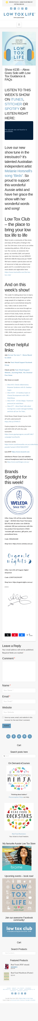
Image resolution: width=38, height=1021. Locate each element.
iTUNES (17, 99)
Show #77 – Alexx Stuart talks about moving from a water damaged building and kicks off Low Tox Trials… (20, 408)
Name (6, 685)
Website (7, 707)
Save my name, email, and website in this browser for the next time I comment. (18, 719)
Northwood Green (15, 1000)
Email (6, 696)
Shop (21, 989)
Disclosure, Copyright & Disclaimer (27, 1000)
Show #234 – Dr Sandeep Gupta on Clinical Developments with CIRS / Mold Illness (18, 395)
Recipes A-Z (7, 989)
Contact (13, 990)
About (14, 988)
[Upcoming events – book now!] (19, 895)
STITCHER (13, 104)
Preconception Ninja (16, 797)
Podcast (15, 989)
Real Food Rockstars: (19, 834)
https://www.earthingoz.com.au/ (18, 462)
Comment (8, 658)
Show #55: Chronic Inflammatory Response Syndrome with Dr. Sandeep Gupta (19, 387)
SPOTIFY (12, 109)
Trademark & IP (29, 989)
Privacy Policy (22, 990)
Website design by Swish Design (26, 998)
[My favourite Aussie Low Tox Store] (16, 858)
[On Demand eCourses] (19, 778)
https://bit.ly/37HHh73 (12, 421)
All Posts (21, 988)
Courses (28, 988)
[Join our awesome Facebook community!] (19, 929)
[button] (19, 24)
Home (9, 988)
